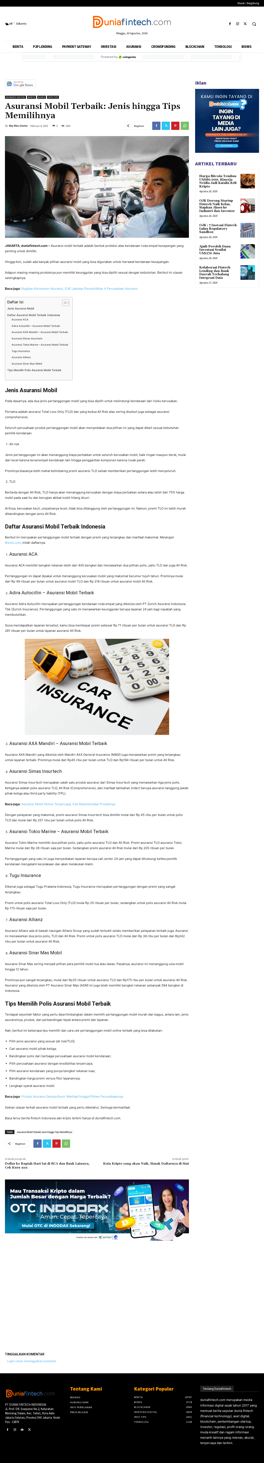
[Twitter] (245, 24)
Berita (31, 97)
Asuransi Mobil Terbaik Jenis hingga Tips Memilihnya (44, 1131)
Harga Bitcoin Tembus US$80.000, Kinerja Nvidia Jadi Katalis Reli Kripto (218, 181)
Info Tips (53, 97)
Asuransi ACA (20, 319)
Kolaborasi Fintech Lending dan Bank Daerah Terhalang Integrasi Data (214, 273)
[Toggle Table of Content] (63, 302)
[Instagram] (237, 24)
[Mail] (22, 1429)
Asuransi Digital (15, 97)
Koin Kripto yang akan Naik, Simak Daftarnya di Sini (146, 1164)
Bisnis (41, 97)
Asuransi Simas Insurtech (27, 338)
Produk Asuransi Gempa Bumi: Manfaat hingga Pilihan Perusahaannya (72, 1096)
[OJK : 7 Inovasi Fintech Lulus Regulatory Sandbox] (247, 230)
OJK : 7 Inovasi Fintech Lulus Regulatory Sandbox (218, 228)
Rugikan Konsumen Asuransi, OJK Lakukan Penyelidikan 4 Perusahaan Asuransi (79, 289)
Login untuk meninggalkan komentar (31, 1361)
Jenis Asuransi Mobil (20, 308)
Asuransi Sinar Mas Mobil (27, 363)
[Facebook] (230, 24)
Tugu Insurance (21, 351)
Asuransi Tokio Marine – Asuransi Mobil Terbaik (40, 344)
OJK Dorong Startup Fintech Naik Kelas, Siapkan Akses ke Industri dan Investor (217, 206)
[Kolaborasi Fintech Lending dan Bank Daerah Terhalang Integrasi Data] (247, 272)
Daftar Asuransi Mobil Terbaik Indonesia (33, 315)
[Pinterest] (175, 126)
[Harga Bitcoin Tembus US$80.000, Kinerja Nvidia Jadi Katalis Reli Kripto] (247, 181)
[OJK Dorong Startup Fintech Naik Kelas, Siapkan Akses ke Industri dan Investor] (247, 205)
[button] (254, 24)
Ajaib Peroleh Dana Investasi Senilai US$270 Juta (215, 250)
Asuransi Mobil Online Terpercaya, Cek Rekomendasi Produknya (68, 804)
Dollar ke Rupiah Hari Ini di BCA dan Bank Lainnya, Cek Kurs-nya (47, 1166)
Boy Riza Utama (18, 125)
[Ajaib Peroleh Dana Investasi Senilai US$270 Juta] (247, 251)
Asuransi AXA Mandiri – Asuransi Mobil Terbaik (40, 332)
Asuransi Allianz (21, 357)
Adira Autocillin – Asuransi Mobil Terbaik (36, 325)
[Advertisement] (97, 1293)
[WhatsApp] (185, 126)
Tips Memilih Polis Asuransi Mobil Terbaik (34, 370)
